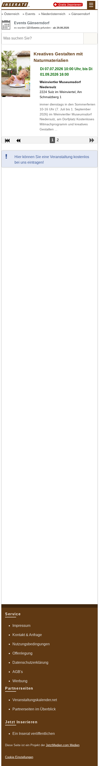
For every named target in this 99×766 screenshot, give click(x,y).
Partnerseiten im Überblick (34, 709)
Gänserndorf (80, 14)
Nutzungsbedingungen (31, 644)
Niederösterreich (53, 14)
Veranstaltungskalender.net (34, 700)
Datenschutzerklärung (30, 662)
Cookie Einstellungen (19, 757)
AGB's (17, 672)
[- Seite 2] (92, 140)
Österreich (11, 14)
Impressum (21, 626)
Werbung (19, 681)
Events (30, 14)
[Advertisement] (49, 385)
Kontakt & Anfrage (27, 635)
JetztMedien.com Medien (62, 745)
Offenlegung (22, 653)
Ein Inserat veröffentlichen (33, 734)
